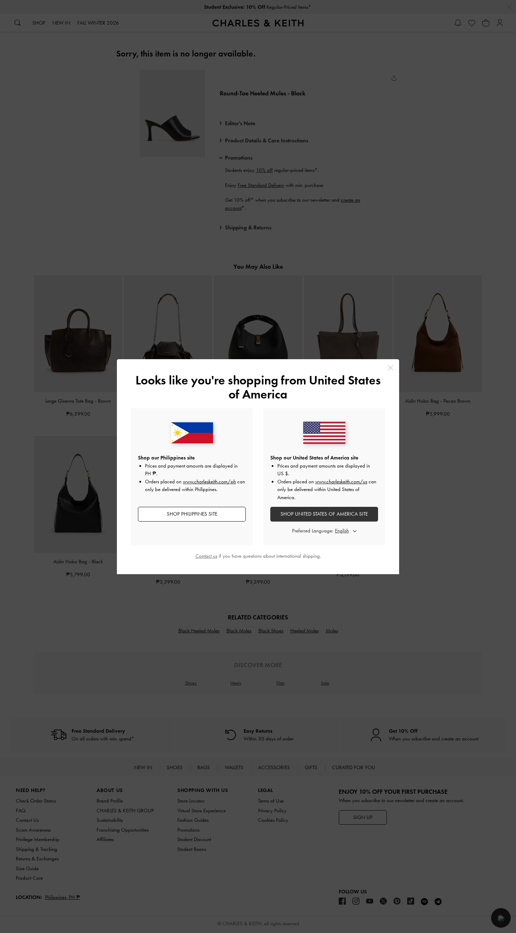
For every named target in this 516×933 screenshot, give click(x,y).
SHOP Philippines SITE (192, 514)
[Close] (390, 368)
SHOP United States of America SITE (324, 514)
